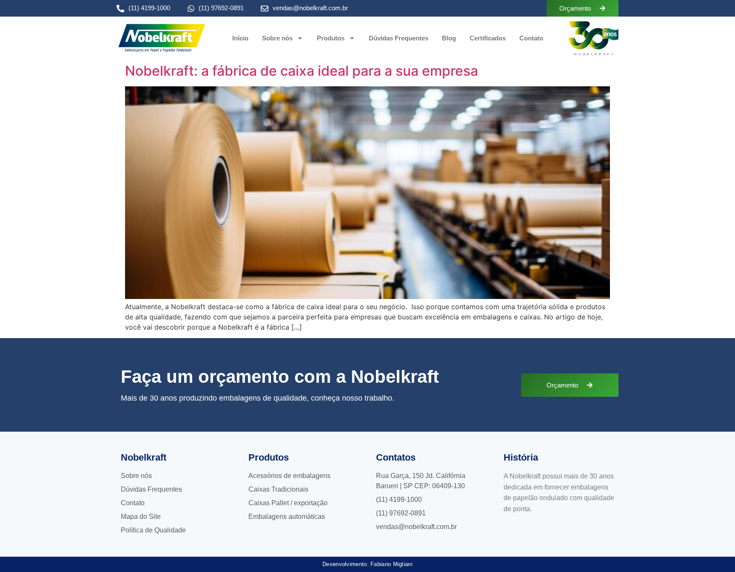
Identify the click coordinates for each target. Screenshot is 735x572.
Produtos (331, 38)
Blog (449, 38)
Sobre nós (277, 38)
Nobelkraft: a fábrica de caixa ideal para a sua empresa (301, 71)
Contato (531, 38)
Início (240, 38)
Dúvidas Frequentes (398, 38)
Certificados (488, 38)
